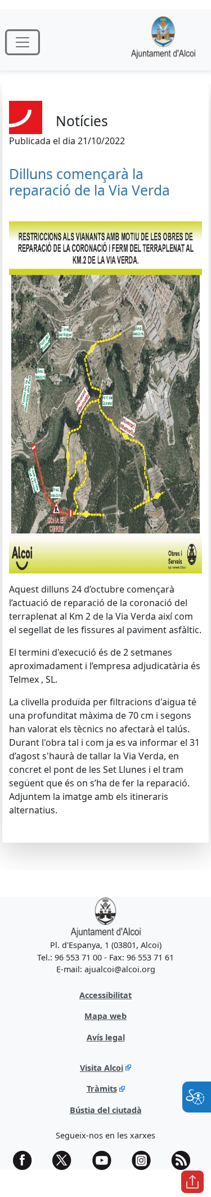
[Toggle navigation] (22, 42)
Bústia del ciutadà (106, 1110)
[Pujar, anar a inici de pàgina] (192, 1182)
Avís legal (106, 1037)
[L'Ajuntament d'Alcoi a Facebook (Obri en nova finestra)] (26, 1160)
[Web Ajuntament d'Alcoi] (105, 916)
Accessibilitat (105, 995)
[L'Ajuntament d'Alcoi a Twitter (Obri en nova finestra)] (65, 1160)
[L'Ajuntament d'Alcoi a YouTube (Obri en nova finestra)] (105, 1160)
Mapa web (105, 1016)
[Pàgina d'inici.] (163, 42)
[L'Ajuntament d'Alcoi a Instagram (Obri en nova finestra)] (145, 1160)
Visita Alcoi (101, 1067)
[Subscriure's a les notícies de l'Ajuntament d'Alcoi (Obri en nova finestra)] (184, 1160)
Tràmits (102, 1088)
